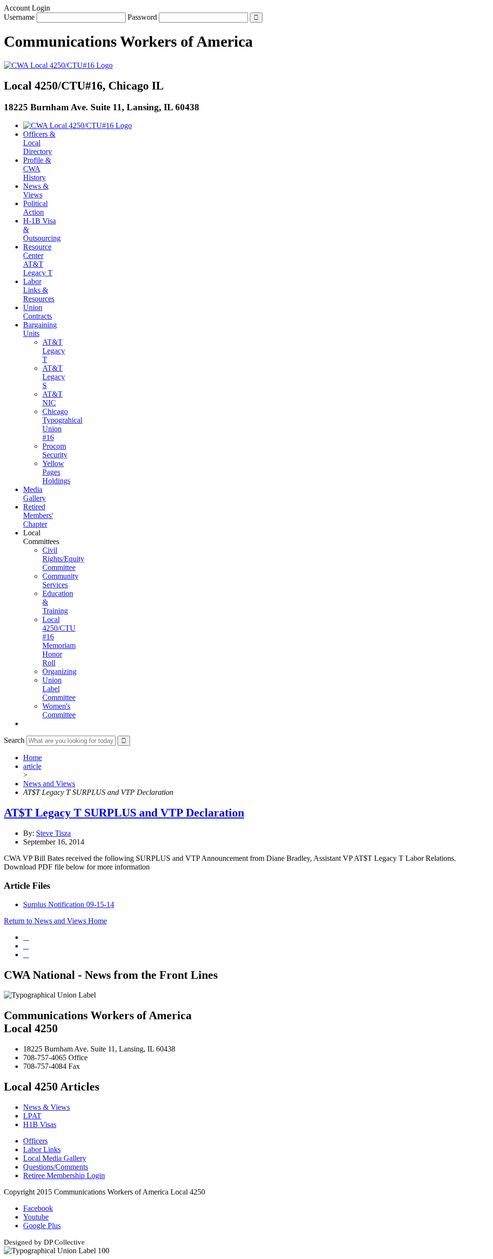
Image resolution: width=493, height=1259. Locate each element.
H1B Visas (39, 1124)
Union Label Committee (59, 688)
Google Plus (42, 1225)
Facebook (38, 1208)
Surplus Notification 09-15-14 (68, 904)
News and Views (49, 783)
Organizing (59, 671)
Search (14, 740)
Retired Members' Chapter (38, 515)
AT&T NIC (52, 398)
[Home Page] (77, 125)
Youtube (36, 1217)
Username (19, 17)
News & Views (36, 190)
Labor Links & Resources (38, 290)
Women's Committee (59, 710)
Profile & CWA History (37, 169)
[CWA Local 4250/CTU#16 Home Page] (58, 65)
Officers (35, 1141)
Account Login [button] (27, 8)
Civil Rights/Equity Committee (63, 558)
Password (142, 17)
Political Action (35, 207)
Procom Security (54, 450)
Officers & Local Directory (39, 143)
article (32, 766)
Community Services (60, 580)
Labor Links (42, 1149)
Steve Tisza (53, 833)
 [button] (26, 723)
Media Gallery (34, 493)
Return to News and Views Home (55, 921)
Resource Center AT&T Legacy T (37, 260)
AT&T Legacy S (53, 376)
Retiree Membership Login (64, 1175)
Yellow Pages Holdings (56, 472)
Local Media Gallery (54, 1158)
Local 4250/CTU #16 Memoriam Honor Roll (59, 641)
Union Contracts (37, 311)
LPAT (32, 1116)
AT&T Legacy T (53, 350)
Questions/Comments (55, 1167)
